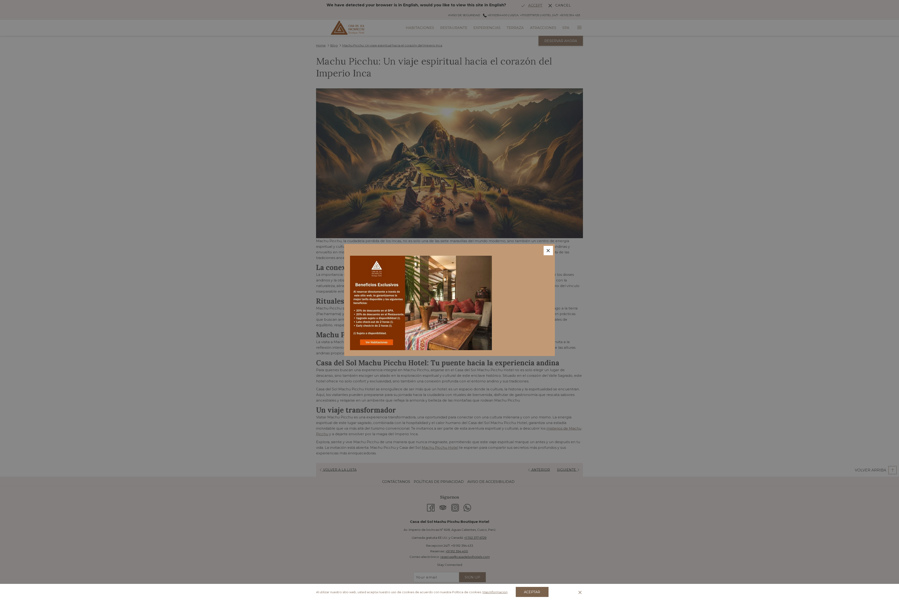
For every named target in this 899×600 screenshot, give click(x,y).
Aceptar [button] (532, 592)
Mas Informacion (495, 592)
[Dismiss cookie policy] (580, 592)
